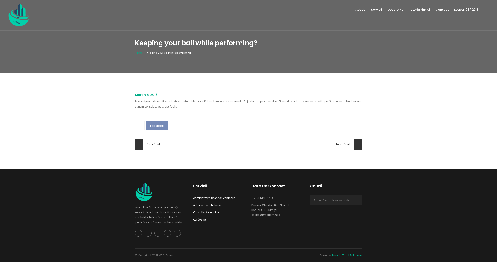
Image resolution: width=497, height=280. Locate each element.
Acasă (360, 9)
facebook (157, 126)
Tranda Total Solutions (347, 255)
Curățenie (199, 219)
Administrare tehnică (207, 205)
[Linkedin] (157, 233)
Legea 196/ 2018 (466, 9)
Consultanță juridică (206, 212)
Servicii (376, 9)
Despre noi (396, 9)
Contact (442, 9)
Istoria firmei (420, 9)
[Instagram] (177, 233)
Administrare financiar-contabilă (214, 198)
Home (139, 53)
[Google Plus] (167, 233)
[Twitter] (148, 233)
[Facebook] (138, 233)
